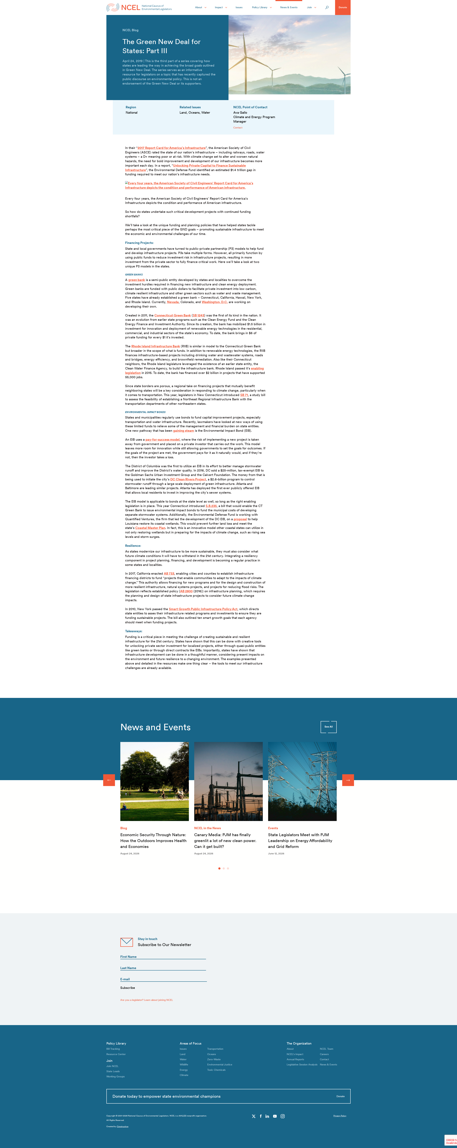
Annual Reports (295, 1059)
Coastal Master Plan (150, 528)
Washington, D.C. (215, 302)
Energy (184, 1069)
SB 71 (244, 395)
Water (183, 1059)
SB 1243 (198, 315)
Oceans (211, 1054)
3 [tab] (228, 868)
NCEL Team (326, 1048)
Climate (184, 1075)
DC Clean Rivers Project (188, 479)
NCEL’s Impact (295, 1054)
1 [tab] (219, 868)
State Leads (113, 1071)
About (198, 7)
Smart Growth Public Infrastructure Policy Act (203, 609)
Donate (343, 7)
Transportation (215, 1048)
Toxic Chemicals (216, 1069)
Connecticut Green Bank (172, 315)
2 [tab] (224, 868)
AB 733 (169, 573)
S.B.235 (211, 506)
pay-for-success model (162, 439)
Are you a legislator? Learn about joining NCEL (146, 1000)
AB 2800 (186, 591)
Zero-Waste (214, 1059)
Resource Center (116, 1054)
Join (309, 7)
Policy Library (259, 7)
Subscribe (127, 988)
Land (182, 1054)
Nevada (173, 302)
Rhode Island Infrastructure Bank (155, 346)
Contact (237, 127)
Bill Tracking (113, 1048)
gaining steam (183, 430)
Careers (324, 1054)
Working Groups (115, 1076)
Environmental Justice (219, 1064)
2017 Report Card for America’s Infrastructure (172, 148)
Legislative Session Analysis (302, 1064)
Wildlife (184, 1064)
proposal (240, 519)
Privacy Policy (339, 1116)
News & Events (288, 7)
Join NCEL (112, 1066)
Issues (239, 7)
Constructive (122, 1126)
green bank (136, 280)
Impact (219, 7)
